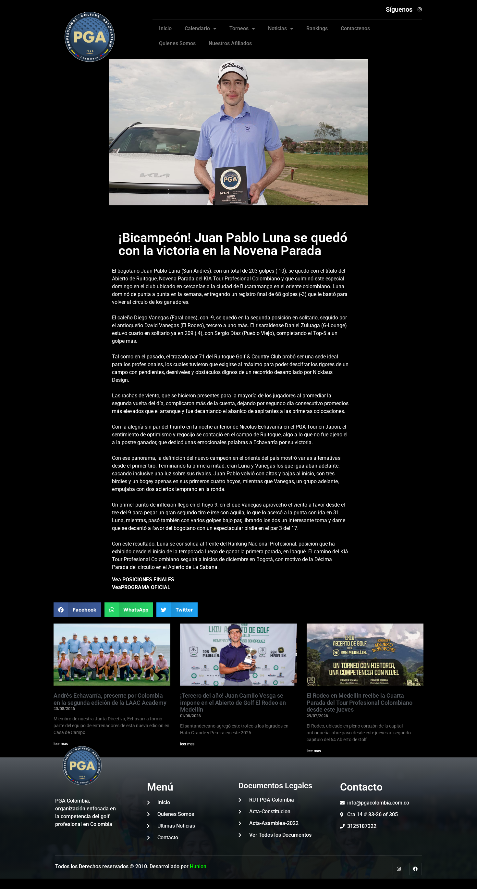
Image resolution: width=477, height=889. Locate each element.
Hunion (198, 866)
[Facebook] (415, 869)
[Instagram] (399, 869)
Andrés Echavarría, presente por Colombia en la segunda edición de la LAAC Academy (110, 699)
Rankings (317, 28)
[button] (77, 609)
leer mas (187, 744)
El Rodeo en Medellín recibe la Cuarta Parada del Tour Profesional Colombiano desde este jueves (359, 702)
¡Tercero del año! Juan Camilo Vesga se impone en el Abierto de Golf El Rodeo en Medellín (233, 702)
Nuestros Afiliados (230, 43)
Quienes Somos (177, 43)
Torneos (239, 28)
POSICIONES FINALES (147, 579)
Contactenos (355, 28)
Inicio (165, 28)
